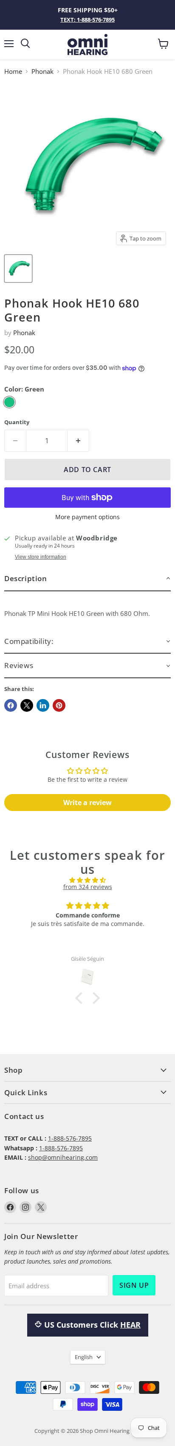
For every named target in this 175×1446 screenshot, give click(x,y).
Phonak (42, 71)
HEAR (130, 1325)
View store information (40, 557)
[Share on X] (26, 705)
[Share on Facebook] (10, 705)
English (84, 1357)
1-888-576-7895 (70, 1138)
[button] (87, 579)
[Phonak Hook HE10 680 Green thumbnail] (18, 268)
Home (13, 71)
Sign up (134, 1285)
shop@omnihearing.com (63, 1157)
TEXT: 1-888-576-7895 (87, 19)
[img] (87, 880)
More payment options (87, 517)
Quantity (16, 422)
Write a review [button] (87, 802)
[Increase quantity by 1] (78, 441)
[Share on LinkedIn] (43, 705)
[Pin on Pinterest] (59, 705)
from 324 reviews (87, 887)
